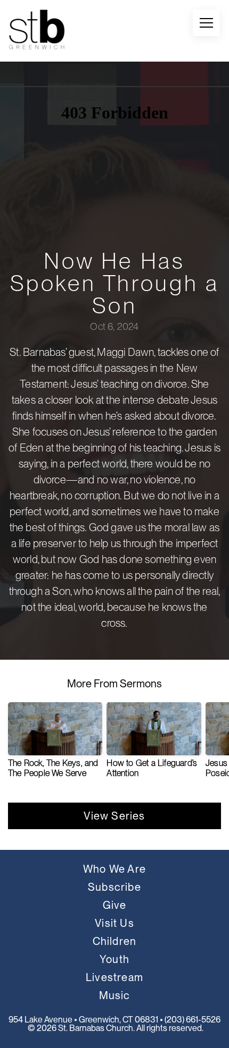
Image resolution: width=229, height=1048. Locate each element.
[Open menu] (206, 23)
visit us (114, 923)
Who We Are (114, 869)
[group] (55, 744)
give (115, 905)
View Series (114, 816)
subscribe (114, 887)
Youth (114, 959)
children (115, 941)
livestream (114, 977)
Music (114, 995)
